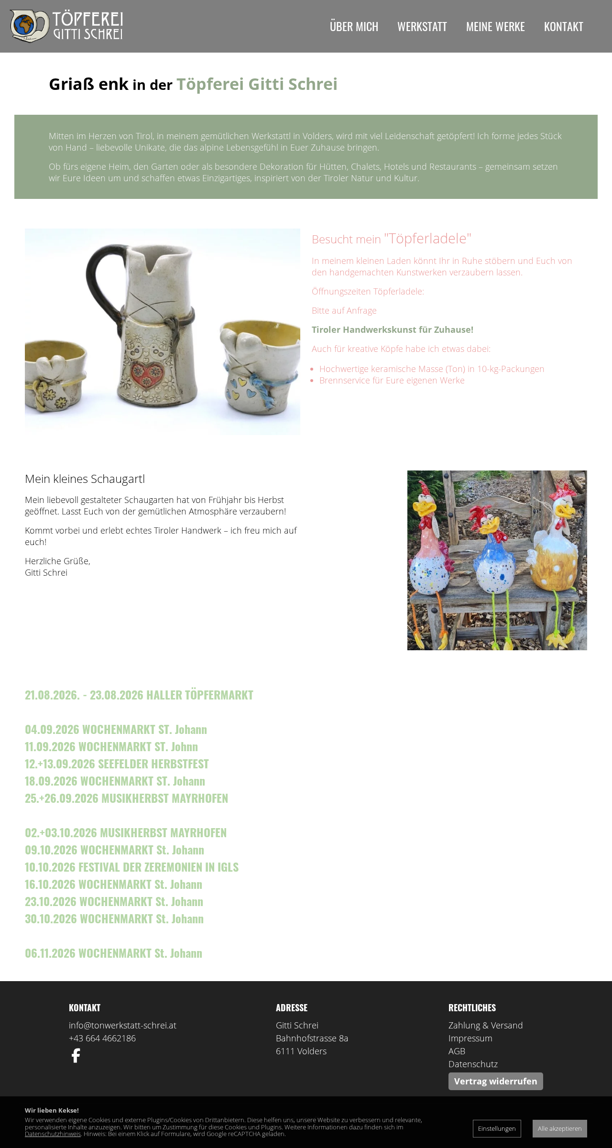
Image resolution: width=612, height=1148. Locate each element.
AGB (456, 1051)
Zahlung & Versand (485, 1025)
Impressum (470, 1038)
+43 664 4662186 (102, 1038)
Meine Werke (495, 25)
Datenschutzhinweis (53, 1133)
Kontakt (563, 25)
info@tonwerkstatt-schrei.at (122, 1025)
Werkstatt (422, 25)
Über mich (354, 25)
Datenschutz (473, 1064)
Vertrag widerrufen (495, 1081)
